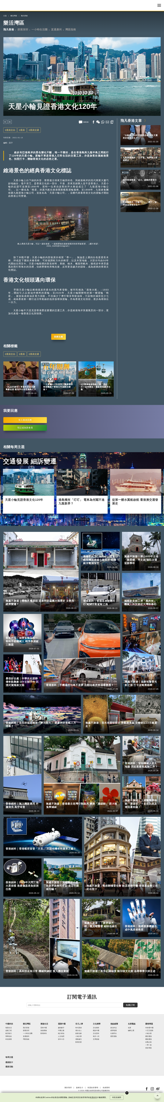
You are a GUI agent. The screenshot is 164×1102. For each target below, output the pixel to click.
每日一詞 (96, 1056)
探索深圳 (23, 29)
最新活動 (9, 1087)
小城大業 (148, 1053)
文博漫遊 (96, 1059)
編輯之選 (131, 1050)
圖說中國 (96, 1050)
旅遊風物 (43, 1050)
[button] (76, 519)
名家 (129, 1048)
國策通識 (148, 1059)
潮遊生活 (44, 1044)
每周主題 (9, 1077)
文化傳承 (96, 1048)
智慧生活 (8, 1048)
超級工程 (8, 1050)
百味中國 (43, 1048)
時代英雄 (78, 1048)
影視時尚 (43, 1053)
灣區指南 (70, 29)
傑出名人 (78, 1050)
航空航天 (8, 1053)
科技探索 (8, 1059)
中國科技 (9, 1044)
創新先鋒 (78, 1053)
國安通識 (148, 1056)
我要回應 (58, 337)
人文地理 (61, 1056)
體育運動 (113, 1056)
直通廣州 (56, 29)
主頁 (5, 16)
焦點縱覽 (114, 1044)
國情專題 (46, 381)
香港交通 (34, 130)
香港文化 (10, 130)
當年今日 (61, 1059)
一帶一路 (148, 1065)
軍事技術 (8, 1056)
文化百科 (96, 1053)
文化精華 (97, 1044)
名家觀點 (132, 1044)
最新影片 (9, 1082)
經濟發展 (113, 1050)
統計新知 (61, 1053)
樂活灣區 (13, 16)
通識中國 (62, 1044)
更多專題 (148, 1068)
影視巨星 (19, 383)
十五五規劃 (58, 381)
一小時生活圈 (40, 29)
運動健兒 (78, 1059)
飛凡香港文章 (131, 121)
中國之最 (61, 1050)
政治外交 (113, 1048)
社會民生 (113, 1053)
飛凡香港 (24, 16)
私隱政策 (93, 1097)
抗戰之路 (148, 1062)
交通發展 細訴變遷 (30, 461)
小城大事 (78, 1056)
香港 (22, 130)
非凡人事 (9, 383)
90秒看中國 (149, 1048)
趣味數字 (61, 1048)
